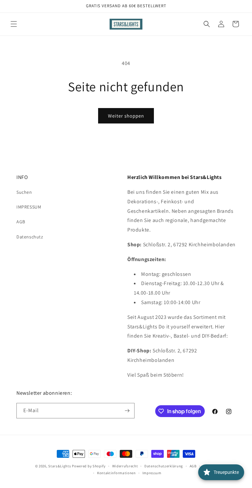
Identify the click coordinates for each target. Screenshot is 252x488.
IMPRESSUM (28, 207)
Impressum (151, 473)
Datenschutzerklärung (163, 466)
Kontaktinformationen (116, 473)
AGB (20, 222)
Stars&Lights (59, 466)
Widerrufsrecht (125, 466)
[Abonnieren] (127, 410)
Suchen (24, 192)
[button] (14, 24)
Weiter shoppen (126, 116)
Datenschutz (29, 237)
